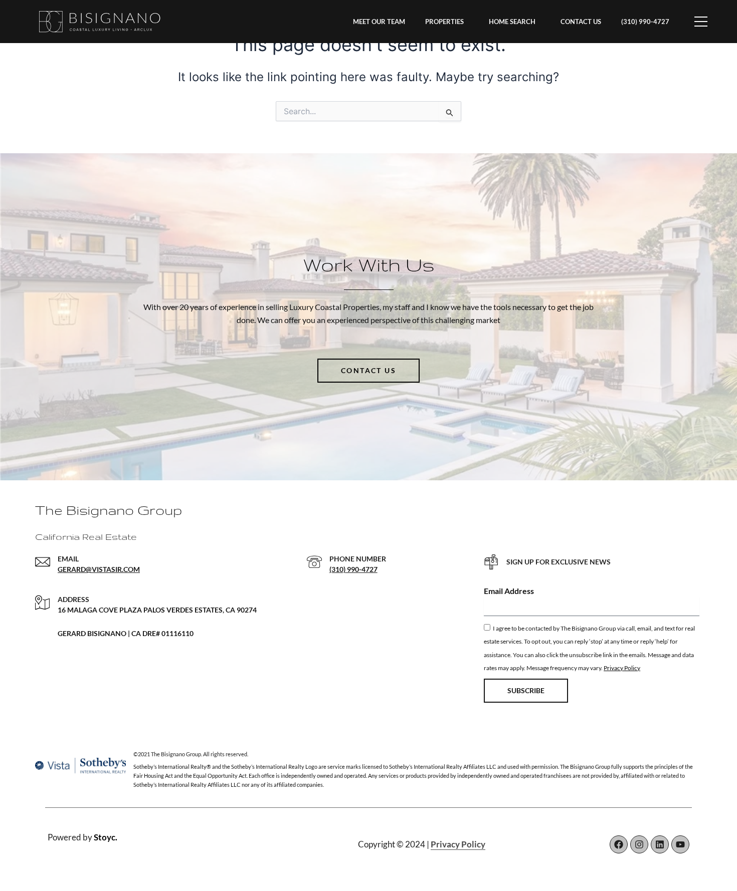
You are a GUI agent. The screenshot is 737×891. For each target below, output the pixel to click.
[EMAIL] (42, 561)
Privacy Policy (622, 668)
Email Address (509, 591)
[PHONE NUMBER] (314, 561)
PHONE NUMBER (357, 558)
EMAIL (68, 558)
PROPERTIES (444, 22)
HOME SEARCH (512, 22)
